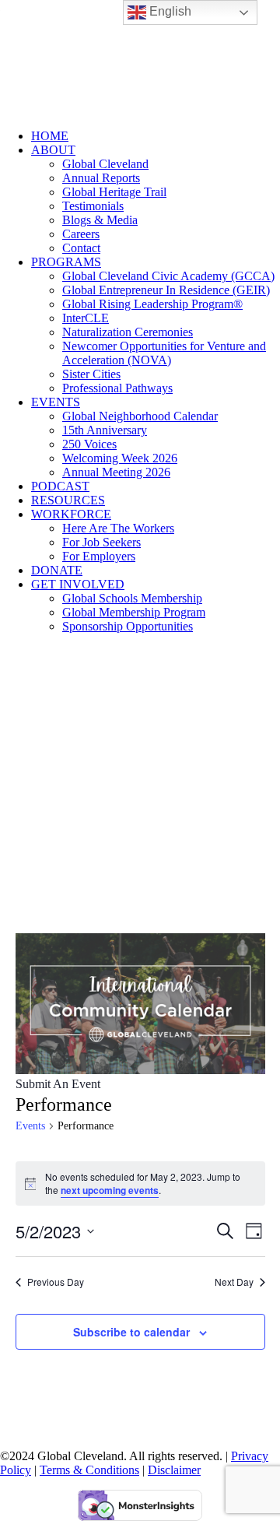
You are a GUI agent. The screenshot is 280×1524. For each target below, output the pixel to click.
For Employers (98, 556)
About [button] (53, 149)
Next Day (234, 1282)
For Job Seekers (101, 542)
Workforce (71, 514)
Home (49, 135)
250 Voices (89, 444)
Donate (56, 570)
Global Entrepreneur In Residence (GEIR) (166, 290)
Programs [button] (66, 262)
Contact (81, 248)
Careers (81, 234)
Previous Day (55, 1282)
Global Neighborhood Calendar (140, 416)
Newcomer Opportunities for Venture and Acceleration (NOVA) (164, 353)
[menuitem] (155, 136)
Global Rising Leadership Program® (152, 304)
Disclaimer (174, 1470)
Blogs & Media (100, 219)
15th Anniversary (104, 430)
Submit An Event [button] (58, 1083)
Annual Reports (101, 177)
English (168, 11)
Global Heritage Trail (114, 191)
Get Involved (77, 584)
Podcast (60, 486)
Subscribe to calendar (131, 1332)
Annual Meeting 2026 (116, 472)
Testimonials (93, 205)
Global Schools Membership (132, 598)
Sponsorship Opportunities (127, 626)
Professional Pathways (117, 388)
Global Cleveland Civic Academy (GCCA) (168, 276)
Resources (68, 500)
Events (55, 402)
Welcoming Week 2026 (119, 458)
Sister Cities (91, 374)
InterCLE (85, 318)
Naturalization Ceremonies (127, 332)
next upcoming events (110, 1190)
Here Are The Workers (118, 528)
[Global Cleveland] (140, 58)
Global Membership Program (133, 612)
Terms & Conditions (89, 1470)
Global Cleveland (105, 163)
